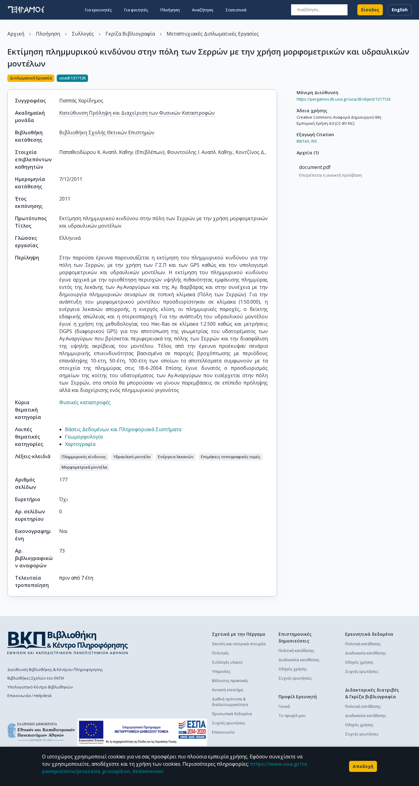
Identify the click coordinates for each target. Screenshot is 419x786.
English (400, 10)
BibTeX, (303, 141)
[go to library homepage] (67, 642)
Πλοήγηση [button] (170, 10)
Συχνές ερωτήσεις (228, 723)
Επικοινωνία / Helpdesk (29, 695)
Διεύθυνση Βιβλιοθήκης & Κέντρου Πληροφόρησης (55, 669)
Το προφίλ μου (292, 715)
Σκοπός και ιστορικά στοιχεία (239, 643)
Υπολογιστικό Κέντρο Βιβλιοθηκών (40, 687)
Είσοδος (370, 10)
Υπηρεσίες (221, 671)
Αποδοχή (363, 766)
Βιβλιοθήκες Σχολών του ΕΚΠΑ (35, 678)
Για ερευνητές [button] (98, 10)
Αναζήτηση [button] (202, 10)
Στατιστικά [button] (235, 10)
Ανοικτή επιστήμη (227, 689)
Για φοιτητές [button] (136, 10)
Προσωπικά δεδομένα (232, 713)
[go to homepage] (26, 10)
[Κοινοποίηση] (274, 78)
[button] (84, 457)
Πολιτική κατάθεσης (296, 650)
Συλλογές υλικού (227, 662)
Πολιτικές (220, 653)
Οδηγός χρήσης (293, 669)
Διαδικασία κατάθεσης (299, 659)
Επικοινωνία (223, 732)
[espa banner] (142, 732)
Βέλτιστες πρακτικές (230, 680)
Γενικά (284, 706)
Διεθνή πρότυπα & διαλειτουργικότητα (230, 701)
